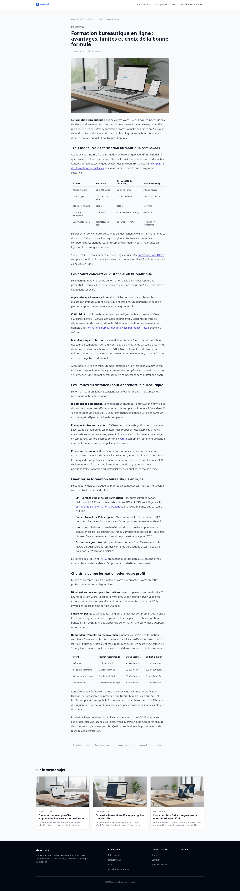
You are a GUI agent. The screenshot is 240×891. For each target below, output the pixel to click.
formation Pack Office (151, 255)
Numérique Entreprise (191, 4)
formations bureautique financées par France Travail (118, 327)
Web (174, 4)
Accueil (74, 19)
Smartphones (161, 4)
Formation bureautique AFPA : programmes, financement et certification (61, 817)
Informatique (143, 4)
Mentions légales (160, 864)
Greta (123, 438)
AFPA (104, 558)
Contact (155, 859)
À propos (156, 855)
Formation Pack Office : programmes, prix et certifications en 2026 (176, 817)
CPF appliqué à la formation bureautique (99, 506)
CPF (134, 745)
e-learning (158, 745)
